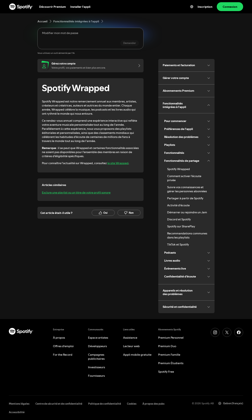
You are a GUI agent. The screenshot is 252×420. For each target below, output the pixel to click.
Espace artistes (98, 338)
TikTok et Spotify (178, 244)
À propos (59, 338)
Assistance (130, 338)
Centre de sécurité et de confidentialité (58, 404)
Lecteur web (131, 346)
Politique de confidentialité (104, 404)
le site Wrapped (117, 163)
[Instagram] (215, 332)
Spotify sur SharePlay (181, 226)
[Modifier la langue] (191, 7)
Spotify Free (166, 372)
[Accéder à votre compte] (138, 65)
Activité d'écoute (178, 205)
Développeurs (97, 346)
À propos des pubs (153, 404)
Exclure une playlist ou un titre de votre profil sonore (76, 192)
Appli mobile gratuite (137, 355)
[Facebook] (238, 332)
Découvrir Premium (52, 7)
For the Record (62, 355)
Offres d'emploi (63, 346)
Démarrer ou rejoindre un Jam (187, 212)
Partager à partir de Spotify (185, 198)
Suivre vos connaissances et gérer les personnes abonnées (187, 189)
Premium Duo (167, 346)
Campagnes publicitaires (96, 357)
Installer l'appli (80, 7)
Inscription (205, 7)
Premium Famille (169, 355)
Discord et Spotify (179, 219)
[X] (226, 332)
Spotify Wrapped (178, 169)
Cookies (132, 404)
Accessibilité (17, 412)
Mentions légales (19, 404)
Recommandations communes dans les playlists (187, 235)
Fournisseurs (96, 376)
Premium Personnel (171, 338)
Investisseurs (96, 367)
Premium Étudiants (170, 363)
